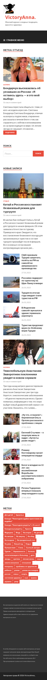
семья (16, 574)
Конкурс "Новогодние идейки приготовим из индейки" (23, 520)
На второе (27, 533)
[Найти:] (23, 154)
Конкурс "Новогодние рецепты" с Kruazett (22, 525)
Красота (28, 529)
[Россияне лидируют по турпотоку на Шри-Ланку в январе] (11, 287)
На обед (31, 536)
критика (16, 559)
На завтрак (9, 536)
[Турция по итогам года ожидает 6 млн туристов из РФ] (11, 302)
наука (39, 559)
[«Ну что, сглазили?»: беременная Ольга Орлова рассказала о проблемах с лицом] (11, 424)
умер (16, 582)
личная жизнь (28, 559)
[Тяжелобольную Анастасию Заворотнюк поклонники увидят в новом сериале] (23, 365)
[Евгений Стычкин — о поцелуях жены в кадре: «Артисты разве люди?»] (11, 441)
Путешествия (10, 548)
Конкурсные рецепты (13, 529)
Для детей (9, 515)
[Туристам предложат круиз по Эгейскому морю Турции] (11, 334)
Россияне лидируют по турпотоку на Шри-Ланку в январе (32, 281)
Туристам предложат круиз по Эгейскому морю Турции (32, 328)
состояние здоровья (13, 578)
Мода (18, 533)
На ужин (8, 544)
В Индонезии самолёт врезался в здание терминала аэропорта (32, 311)
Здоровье (20, 515)
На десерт (38, 533)
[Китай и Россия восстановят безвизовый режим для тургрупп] (23, 198)
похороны (9, 566)
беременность (19, 551)
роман (17, 570)
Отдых (6, 201)
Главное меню (15, 40)
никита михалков (12, 563)
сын (26, 578)
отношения (26, 563)
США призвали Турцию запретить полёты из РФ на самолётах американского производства (31, 262)
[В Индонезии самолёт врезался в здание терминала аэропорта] (11, 317)
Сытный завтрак (33, 548)
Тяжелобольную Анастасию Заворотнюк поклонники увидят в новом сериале (22, 374)
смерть (24, 574)
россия (8, 574)
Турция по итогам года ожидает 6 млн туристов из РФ (32, 295)
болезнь (31, 551)
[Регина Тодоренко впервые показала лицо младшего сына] (11, 497)
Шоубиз (6, 84)
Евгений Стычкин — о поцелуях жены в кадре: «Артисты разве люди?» (33, 436)
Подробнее (10, 132)
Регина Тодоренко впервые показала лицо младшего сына (32, 491)
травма (34, 578)
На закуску (20, 536)
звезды (8, 559)
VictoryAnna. (20, 17)
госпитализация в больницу (16, 555)
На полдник (9, 540)
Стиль (20, 548)
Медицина (9, 533)
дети (32, 555)
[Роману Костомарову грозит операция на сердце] (11, 459)
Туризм (8, 551)
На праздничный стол (26, 540)
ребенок (8, 570)
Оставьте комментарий (12, 102)
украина (8, 582)
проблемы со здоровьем (26, 566)
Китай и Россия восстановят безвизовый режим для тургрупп (22, 208)
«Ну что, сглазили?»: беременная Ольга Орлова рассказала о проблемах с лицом (32, 419)
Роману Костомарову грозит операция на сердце (32, 453)
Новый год (18, 544)
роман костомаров (30, 570)
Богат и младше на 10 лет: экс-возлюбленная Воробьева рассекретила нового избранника (33, 472)
